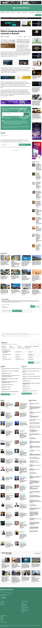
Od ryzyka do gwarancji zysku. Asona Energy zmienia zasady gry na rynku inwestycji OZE (14, 18)
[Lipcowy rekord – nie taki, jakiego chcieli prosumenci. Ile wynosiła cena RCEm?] (15, 272)
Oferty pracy (13, 12)
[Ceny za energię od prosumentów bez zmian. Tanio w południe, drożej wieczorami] (15, 286)
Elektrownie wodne (28, 346)
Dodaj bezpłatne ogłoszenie (5, 394)
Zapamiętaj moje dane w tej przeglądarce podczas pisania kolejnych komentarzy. (14, 147)
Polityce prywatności (15, 127)
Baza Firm (7, 12)
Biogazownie (4, 346)
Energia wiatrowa (8, 29)
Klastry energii (11, 347)
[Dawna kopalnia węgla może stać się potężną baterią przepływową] (33, 212)
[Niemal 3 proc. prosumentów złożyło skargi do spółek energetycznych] (5, 272)
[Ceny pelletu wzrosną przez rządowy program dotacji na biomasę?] (33, 248)
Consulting (19, 346)
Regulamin (13, 139)
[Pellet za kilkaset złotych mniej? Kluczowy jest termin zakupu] (33, 229)
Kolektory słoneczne (20, 347)
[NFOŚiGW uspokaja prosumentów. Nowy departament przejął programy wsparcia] (5, 286)
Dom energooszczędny (25, 607)
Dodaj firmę (31, 362)
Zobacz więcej (37, 362)
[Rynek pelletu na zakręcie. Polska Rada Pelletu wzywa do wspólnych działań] (33, 204)
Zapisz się (26, 114)
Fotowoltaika (4, 347)
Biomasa (10, 346)
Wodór (23, 612)
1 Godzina (37, 306)
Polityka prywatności (3, 615)
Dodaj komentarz (22, 144)
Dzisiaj (17, 310)
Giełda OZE (19, 12)
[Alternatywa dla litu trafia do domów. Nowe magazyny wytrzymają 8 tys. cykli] (33, 186)
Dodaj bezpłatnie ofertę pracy (26, 393)
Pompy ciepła (27, 347)
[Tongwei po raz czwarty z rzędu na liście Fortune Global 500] (36, 72)
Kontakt (2, 617)
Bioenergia (23, 608)
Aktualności (2, 29)
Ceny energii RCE (32, 12)
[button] (33, 15)
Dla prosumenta (24, 12)
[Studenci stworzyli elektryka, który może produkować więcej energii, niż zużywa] (33, 177)
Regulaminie (9, 127)
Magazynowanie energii (25, 609)
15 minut (32, 306)
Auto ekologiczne (24, 606)
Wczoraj (7, 310)
